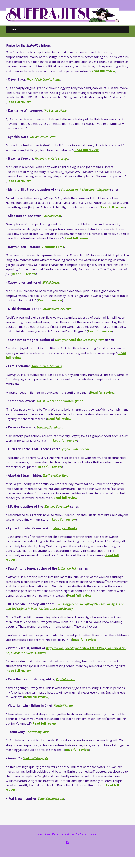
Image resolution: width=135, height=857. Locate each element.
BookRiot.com (52, 216)
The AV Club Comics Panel (43, 79)
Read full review (103, 71)
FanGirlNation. (63, 706)
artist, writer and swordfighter (60, 401)
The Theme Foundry (86, 834)
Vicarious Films (53, 247)
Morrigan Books (65, 528)
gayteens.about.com (76, 449)
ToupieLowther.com (50, 799)
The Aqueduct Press (42, 137)
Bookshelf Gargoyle (35, 758)
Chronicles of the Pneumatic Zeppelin (85, 189)
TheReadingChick (37, 732)
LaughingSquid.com (50, 427)
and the (80, 340)
